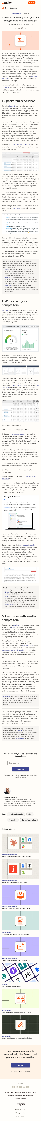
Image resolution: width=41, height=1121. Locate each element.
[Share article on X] (15, 28)
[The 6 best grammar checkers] (20, 972)
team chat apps (28, 645)
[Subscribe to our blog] (27, 1087)
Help (12, 1092)
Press (29, 1092)
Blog (6, 8)
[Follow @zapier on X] (20, 1087)
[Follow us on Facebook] (13, 1087)
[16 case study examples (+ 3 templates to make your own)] (20, 920)
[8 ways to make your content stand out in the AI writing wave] (20, 1024)
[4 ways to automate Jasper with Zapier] (20, 869)
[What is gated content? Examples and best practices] (20, 998)
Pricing (7, 1092)
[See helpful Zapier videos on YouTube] (24, 1087)
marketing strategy (19, 385)
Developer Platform (21, 1092)
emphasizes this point (27, 545)
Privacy (22, 1116)
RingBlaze (5, 310)
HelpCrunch (9, 604)
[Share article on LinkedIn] (19, 28)
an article (16, 208)
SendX (7, 596)
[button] (20, 769)
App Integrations (28, 1095)
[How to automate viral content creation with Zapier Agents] (20, 946)
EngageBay (6, 696)
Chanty (13, 627)
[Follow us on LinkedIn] (17, 1087)
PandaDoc (8, 277)
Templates (18, 1095)
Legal (17, 1116)
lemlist (7, 269)
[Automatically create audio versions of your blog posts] (20, 895)
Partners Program (20, 1098)
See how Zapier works (20, 1072)
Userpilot (8, 285)
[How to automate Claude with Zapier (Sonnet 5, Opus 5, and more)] (20, 843)
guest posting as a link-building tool (15, 650)
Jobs (34, 1092)
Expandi (12, 106)
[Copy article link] (26, 28)
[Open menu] (37, 2)
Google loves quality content (19, 145)
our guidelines (19, 738)
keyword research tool (18, 434)
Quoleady (16, 625)
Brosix (7, 592)
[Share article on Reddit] (22, 28)
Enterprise (11, 1095)
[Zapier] (7, 2)
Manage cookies (20, 1113)
